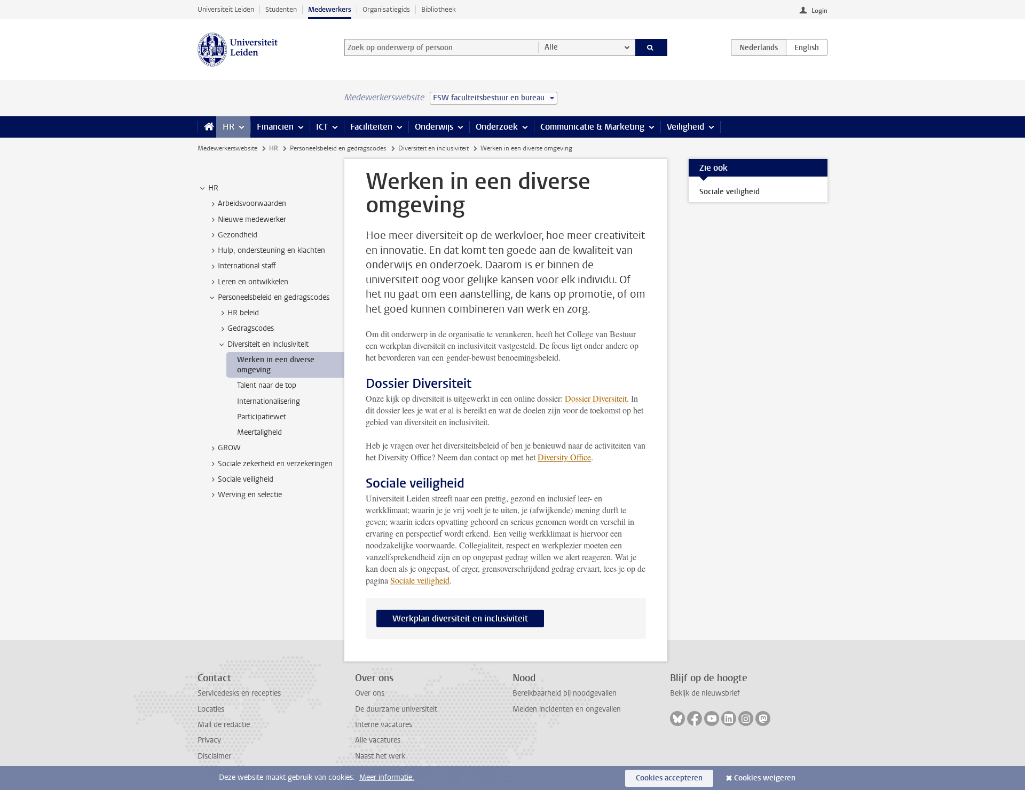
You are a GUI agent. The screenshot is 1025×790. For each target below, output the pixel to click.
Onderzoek (497, 126)
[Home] (207, 127)
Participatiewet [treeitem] (261, 417)
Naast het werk (380, 756)
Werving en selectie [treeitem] (250, 495)
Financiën (275, 126)
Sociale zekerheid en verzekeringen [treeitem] (275, 464)
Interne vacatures (383, 725)
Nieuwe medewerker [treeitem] (252, 219)
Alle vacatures (377, 740)
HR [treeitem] (213, 188)
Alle (551, 47)
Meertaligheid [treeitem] (259, 432)
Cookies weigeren (764, 778)
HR (228, 126)
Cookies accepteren (669, 778)
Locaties (211, 709)
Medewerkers (329, 9)
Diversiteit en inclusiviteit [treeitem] (268, 344)
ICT (322, 126)
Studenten (281, 9)
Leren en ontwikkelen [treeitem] (253, 282)
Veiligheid (685, 126)
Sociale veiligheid (420, 580)
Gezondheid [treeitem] (237, 235)
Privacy (209, 740)
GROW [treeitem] (229, 448)
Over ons (369, 693)
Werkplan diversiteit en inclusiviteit (460, 618)
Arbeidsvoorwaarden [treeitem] (252, 203)
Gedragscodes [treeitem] (250, 328)
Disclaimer (214, 756)
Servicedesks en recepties (239, 693)
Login (819, 10)
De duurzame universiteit (396, 709)
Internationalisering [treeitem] (268, 401)
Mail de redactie (224, 725)
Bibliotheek (438, 9)
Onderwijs (434, 126)
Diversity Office (564, 456)
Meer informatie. (386, 777)
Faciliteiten (371, 126)
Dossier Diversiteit (596, 398)
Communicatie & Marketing (592, 126)
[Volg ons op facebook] (694, 718)
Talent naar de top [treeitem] (266, 385)
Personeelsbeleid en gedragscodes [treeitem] (273, 297)
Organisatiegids (386, 9)
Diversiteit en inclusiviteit (433, 148)
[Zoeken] (651, 47)
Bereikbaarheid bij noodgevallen (564, 693)
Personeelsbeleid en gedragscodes (338, 148)
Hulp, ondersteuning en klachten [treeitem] (271, 250)
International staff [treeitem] (247, 266)
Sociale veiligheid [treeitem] (245, 479)
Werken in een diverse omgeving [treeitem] (275, 365)
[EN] (806, 47)
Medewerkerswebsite (227, 148)
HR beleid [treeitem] (243, 313)
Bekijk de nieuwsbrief (705, 693)
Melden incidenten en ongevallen (566, 709)
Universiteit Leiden (226, 9)
